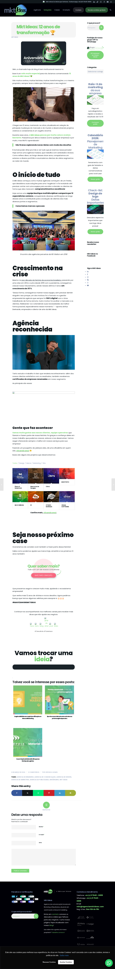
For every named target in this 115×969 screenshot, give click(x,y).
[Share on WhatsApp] (38, 793)
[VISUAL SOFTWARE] (67, 496)
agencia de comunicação (45, 777)
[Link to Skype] (88, 280)
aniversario (54, 780)
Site (40, 842)
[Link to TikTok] (97, 1)
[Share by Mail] (70, 793)
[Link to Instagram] (101, 1)
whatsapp (74, 2)
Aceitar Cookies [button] (66, 962)
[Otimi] (51, 476)
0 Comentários (33, 772)
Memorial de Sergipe (34, 487)
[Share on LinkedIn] (59, 793)
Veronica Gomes (51, 772)
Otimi (48, 486)
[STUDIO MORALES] (51, 496)
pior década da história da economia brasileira (41, 280)
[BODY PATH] (67, 473)
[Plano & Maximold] (20, 476)
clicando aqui (22, 451)
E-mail (42, 834)
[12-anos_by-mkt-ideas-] (43, 53)
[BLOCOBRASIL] (20, 496)
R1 (31, 505)
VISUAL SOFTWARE (65, 506)
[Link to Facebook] (104, 1)
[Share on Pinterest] (49, 793)
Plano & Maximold (18, 487)
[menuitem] (37, 10)
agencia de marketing (20, 780)
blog (51, 925)
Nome (41, 827)
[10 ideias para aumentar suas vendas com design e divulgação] (113, 484)
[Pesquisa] (110, 10)
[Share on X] (27, 793)
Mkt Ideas (14, 37)
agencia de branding (25, 777)
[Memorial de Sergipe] (36, 476)
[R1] (36, 496)
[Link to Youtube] (107, 1)
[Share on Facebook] (16, 793)
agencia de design (63, 777)
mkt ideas (63, 780)
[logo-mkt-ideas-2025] (15, 10)
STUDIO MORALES (49, 506)
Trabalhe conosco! (58, 932)
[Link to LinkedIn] (94, 1)
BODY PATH (65, 482)
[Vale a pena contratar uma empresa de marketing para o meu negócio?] (1, 484)
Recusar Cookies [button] (49, 962)
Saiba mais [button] (64, 955)
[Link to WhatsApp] (111, 1)
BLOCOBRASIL (19, 505)
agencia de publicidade (39, 780)
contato (55, 914)
